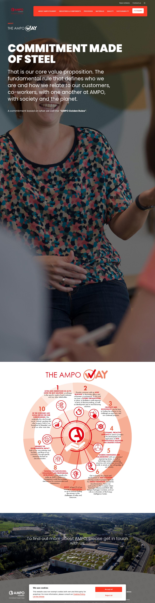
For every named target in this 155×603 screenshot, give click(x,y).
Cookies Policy (79, 594)
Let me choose (38, 597)
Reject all (108, 595)
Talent (138, 11)
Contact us (137, 3)
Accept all (108, 589)
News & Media (124, 3)
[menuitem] (144, 3)
